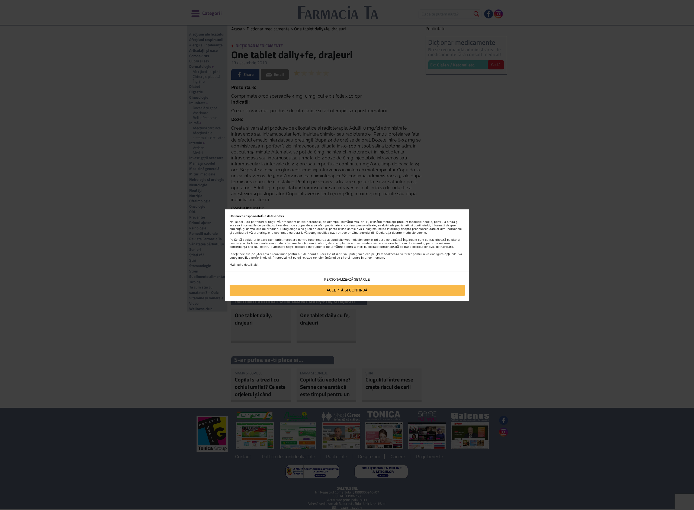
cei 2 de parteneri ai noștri (257, 221)
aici (255, 264)
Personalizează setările (347, 279)
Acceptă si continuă (347, 290)
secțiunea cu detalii (288, 232)
